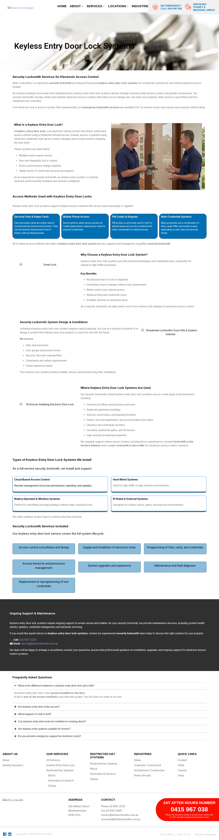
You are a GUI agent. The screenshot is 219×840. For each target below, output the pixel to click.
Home (62, 6)
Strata (137, 760)
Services (94, 6)
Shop (181, 775)
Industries (141, 6)
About (75, 6)
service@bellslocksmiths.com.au (119, 815)
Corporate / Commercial (147, 765)
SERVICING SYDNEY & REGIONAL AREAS (204, 7)
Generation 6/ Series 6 (61, 780)
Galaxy (52, 785)
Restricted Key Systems (59, 770)
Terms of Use (183, 834)
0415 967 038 (189, 809)
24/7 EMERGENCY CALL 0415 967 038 (171, 7)
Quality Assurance (13, 765)
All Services (53, 760)
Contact (182, 760)
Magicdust (211, 834)
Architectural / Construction (149, 770)
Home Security (142, 775)
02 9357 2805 (114, 810)
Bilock (51, 775)
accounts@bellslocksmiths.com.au (120, 819)
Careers (182, 770)
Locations (117, 6)
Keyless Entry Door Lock (60, 765)
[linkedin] (10, 834)
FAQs (181, 765)
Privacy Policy (167, 834)
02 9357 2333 (117, 806)
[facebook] (5, 834)
